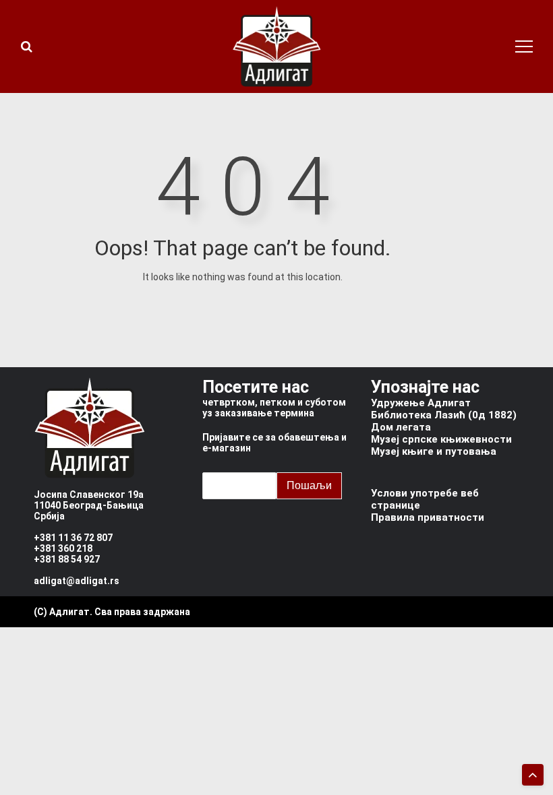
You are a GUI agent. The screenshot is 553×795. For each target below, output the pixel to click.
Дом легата (401, 427)
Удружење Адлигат (421, 403)
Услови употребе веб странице (425, 499)
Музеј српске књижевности (441, 439)
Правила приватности (427, 517)
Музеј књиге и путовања (433, 451)
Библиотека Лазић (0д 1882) (444, 415)
